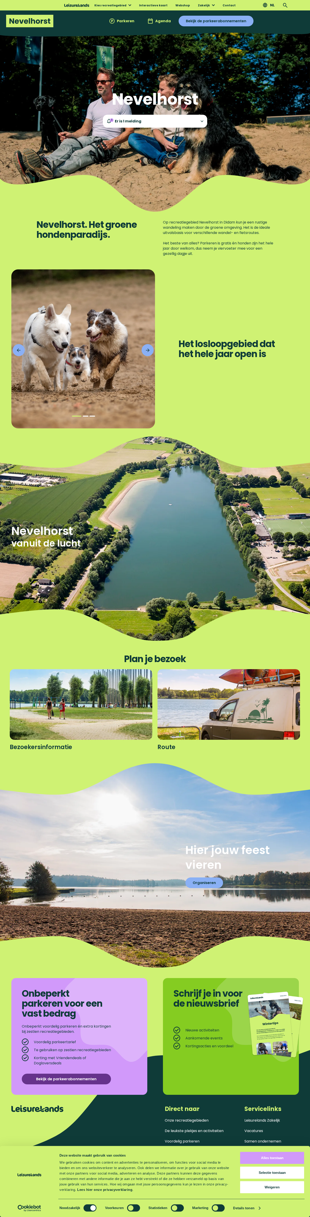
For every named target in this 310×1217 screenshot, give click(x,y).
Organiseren (204, 882)
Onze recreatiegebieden (187, 1120)
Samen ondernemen (262, 1141)
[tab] (76, 416)
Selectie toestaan (272, 1173)
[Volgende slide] (148, 350)
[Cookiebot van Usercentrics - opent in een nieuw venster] (29, 1208)
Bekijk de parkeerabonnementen (216, 21)
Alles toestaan (272, 1158)
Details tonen (243, 1208)
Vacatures (253, 1130)
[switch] (133, 1208)
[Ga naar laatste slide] (19, 350)
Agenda (163, 21)
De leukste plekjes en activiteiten (194, 1130)
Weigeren (272, 1187)
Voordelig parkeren (182, 1141)
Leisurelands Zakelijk (262, 1120)
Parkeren (125, 21)
